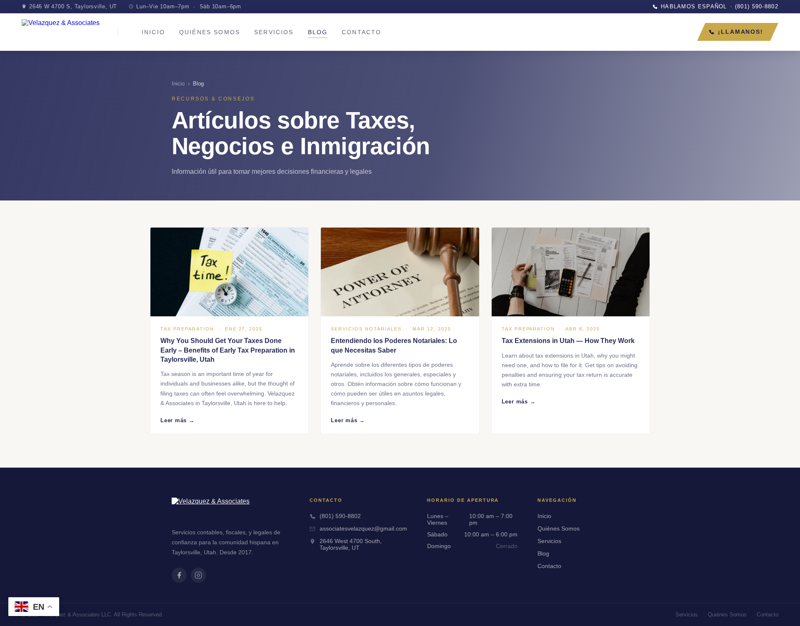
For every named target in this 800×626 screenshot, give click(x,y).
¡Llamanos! (740, 32)
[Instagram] (198, 575)
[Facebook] (179, 575)
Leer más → (177, 420)
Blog (318, 32)
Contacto (361, 32)
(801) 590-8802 (340, 516)
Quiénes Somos (209, 32)
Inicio (153, 32)
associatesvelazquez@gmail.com (363, 528)
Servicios (273, 32)
